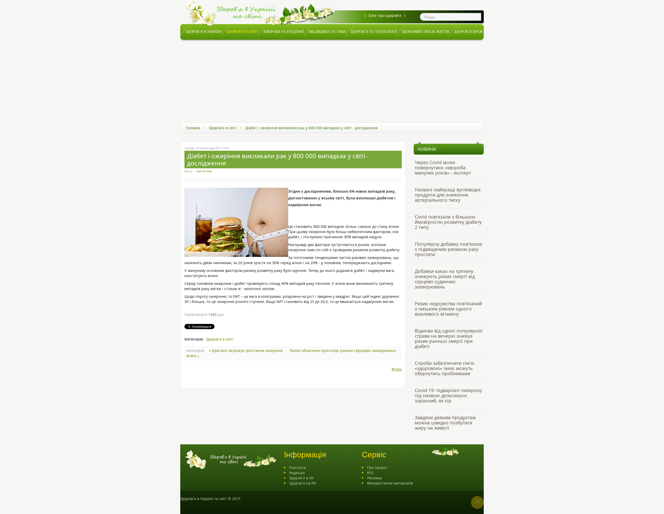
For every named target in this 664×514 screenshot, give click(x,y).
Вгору (397, 369)
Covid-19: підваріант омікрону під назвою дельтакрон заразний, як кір (448, 395)
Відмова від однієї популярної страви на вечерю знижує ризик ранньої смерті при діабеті (448, 338)
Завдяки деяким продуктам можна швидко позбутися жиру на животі (445, 422)
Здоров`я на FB (302, 483)
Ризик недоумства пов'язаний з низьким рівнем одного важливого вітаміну (448, 308)
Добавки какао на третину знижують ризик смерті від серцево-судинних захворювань (445, 279)
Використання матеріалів (390, 483)
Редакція (297, 472)
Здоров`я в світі (223, 127)
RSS (370, 472)
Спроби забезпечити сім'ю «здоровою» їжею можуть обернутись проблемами (444, 368)
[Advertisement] (332, 78)
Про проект (377, 467)
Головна (193, 127)
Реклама (374, 477)
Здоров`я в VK (301, 477)
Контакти (297, 467)
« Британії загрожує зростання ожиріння (246, 350)
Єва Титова (204, 171)
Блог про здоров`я (385, 15)
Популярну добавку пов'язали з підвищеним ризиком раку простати (448, 249)
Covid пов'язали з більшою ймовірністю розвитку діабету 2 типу (448, 222)
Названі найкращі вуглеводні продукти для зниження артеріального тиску (448, 194)
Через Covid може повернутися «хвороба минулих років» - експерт (443, 167)
